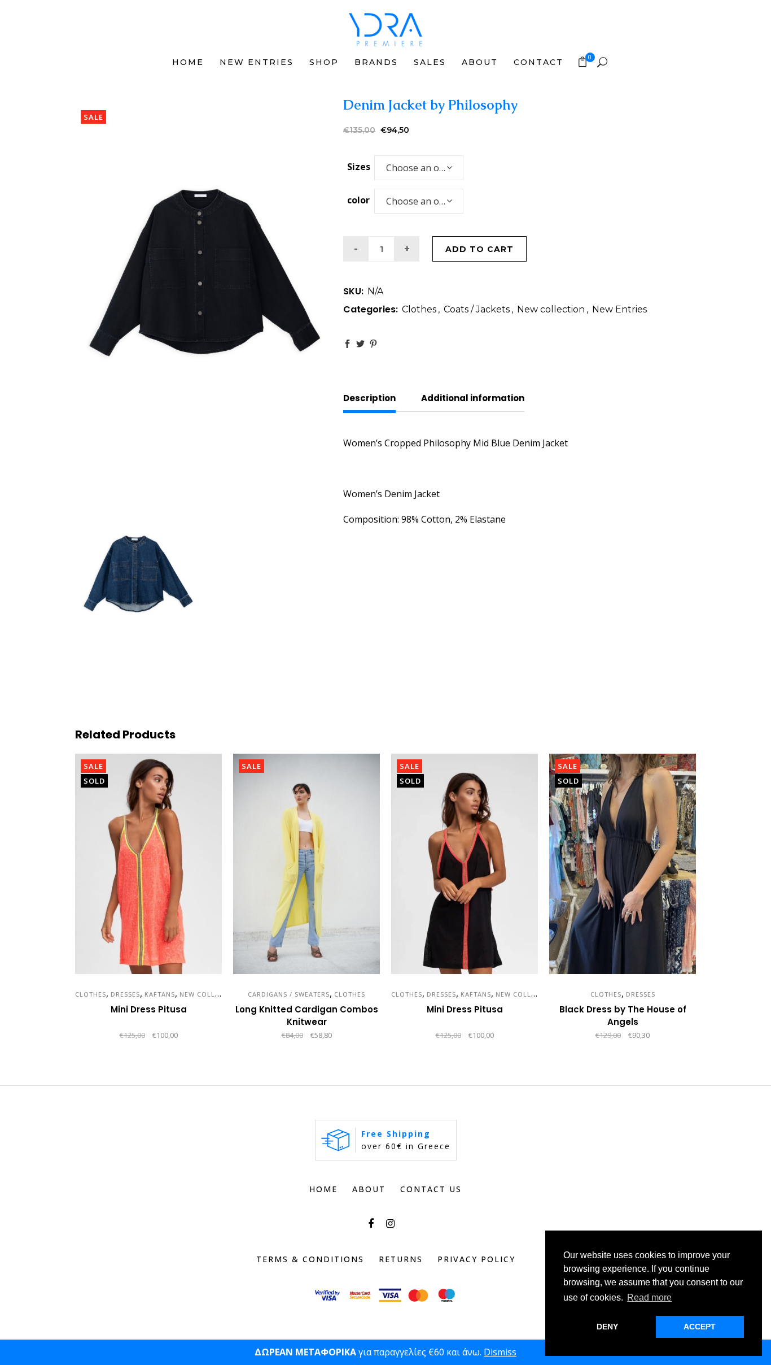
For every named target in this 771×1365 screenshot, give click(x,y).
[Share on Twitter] (360, 344)
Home (323, 1189)
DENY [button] (607, 1326)
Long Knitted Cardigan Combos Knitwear (306, 1015)
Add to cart (479, 249)
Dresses (125, 994)
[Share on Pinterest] (373, 344)
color (358, 200)
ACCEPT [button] (700, 1326)
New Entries (619, 309)
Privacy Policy (476, 1259)
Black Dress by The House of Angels (622, 1015)
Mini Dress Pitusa (149, 1009)
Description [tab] (369, 398)
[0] (582, 61)
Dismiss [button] (500, 1352)
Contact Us (431, 1189)
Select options (102, 1036)
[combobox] (418, 167)
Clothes (419, 309)
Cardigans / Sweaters (289, 994)
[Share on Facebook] (347, 344)
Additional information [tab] (472, 398)
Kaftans (159, 994)
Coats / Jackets (477, 309)
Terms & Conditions (310, 1259)
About (369, 1189)
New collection (551, 309)
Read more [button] (649, 1297)
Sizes (358, 166)
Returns (401, 1259)
